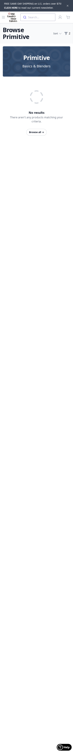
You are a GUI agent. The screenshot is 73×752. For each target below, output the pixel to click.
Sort (55, 33)
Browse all (36, 132)
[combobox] (37, 17)
